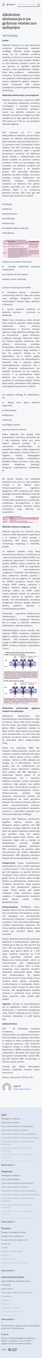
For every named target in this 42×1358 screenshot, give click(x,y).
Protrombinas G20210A (10, 1308)
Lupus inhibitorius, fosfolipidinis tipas (15, 1281)
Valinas (4, 1266)
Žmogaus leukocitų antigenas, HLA (14, 1240)
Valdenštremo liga (8, 1259)
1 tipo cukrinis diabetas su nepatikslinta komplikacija (17, 1155)
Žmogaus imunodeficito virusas (13, 1232)
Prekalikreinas (6, 1296)
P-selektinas (6, 1285)
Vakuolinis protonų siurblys (12, 1251)
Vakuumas (5, 1255)
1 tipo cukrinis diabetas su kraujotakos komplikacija (16, 1149)
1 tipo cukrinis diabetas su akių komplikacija (18, 1134)
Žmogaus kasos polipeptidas (12, 1236)
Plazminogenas (7, 1289)
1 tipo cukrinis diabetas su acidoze (14, 1130)
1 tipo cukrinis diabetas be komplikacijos (17, 1126)
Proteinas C (5, 1300)
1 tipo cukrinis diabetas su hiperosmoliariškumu (20, 1138)
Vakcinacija (5, 1244)
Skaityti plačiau (7, 1165)
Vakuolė (4, 1247)
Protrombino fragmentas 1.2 (12, 1311)
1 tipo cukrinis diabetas (10, 1122)
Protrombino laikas (8, 1315)
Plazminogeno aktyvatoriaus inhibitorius (17, 1292)
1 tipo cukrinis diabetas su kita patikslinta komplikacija (17, 1142)
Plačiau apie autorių (21, 1089)
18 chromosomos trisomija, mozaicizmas (17, 1161)
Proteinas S (5, 1304)
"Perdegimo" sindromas (10, 1119)
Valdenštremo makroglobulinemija (14, 1263)
